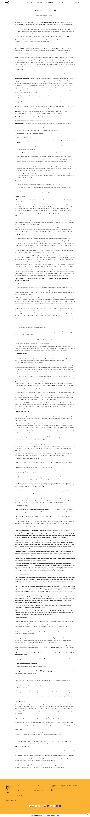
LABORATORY (52, 2)
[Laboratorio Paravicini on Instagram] (5, 792)
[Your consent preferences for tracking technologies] (87, 814)
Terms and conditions (38, 790)
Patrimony (60, 2)
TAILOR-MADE (35, 2)
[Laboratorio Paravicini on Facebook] (8, 792)
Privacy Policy (37, 785)
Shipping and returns (38, 793)
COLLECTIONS (43, 2)
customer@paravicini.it (10, 800)
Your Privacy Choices (49, 815)
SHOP (28, 2)
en (75, 2)
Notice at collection (36, 815)
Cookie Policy (37, 788)
